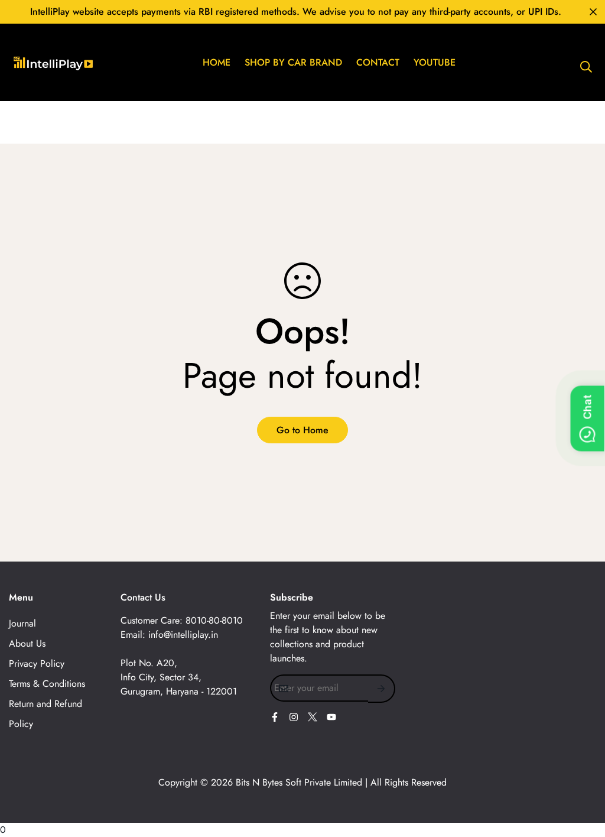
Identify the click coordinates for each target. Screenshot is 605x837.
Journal (22, 623)
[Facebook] (274, 717)
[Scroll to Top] (582, 772)
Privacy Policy (36, 663)
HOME (216, 62)
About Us (27, 643)
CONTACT (377, 62)
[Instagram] (293, 717)
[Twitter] (312, 717)
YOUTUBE (435, 62)
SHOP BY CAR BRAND (293, 62)
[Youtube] (331, 717)
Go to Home (302, 430)
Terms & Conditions (47, 683)
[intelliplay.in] (97, 62)
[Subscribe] (381, 688)
